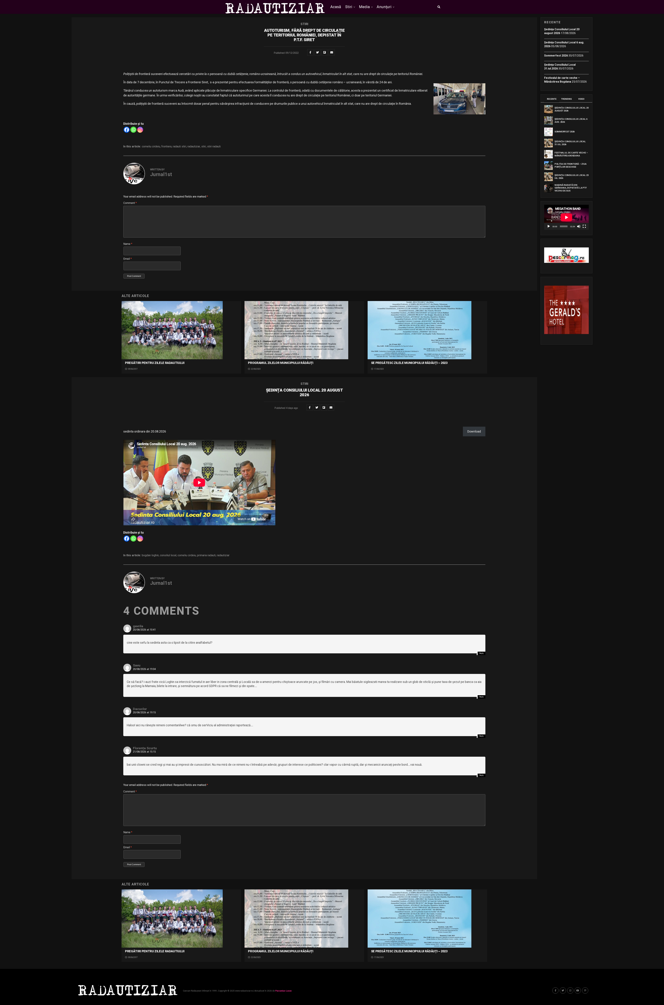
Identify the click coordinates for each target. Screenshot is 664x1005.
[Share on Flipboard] (324, 52)
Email (127, 258)
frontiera (166, 146)
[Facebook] (127, 130)
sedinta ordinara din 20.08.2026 (144, 431)
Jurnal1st (161, 174)
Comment (130, 203)
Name (127, 244)
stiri (203, 146)
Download (474, 431)
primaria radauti (206, 555)
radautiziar (193, 146)
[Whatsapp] (133, 130)
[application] (566, 217)
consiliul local (168, 555)
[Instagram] (140, 130)
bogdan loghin (150, 555)
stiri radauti (214, 146)
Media (364, 7)
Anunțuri (384, 7)
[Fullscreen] (584, 226)
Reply (481, 653)
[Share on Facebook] (310, 52)
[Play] (548, 226)
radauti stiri (179, 146)
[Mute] (578, 226)
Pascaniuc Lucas (283, 991)
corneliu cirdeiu (151, 146)
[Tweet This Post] (317, 52)
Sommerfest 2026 (556, 55)
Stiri (348, 7)
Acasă (335, 7)
